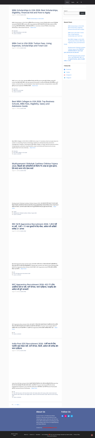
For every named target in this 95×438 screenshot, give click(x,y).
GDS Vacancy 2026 (44, 393)
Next (18, 404)
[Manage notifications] (92, 435)
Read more (33, 27)
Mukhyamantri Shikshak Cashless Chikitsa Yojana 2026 (25, 213)
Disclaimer (38, 434)
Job (77, 2)
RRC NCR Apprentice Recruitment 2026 (21, 273)
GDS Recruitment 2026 (27, 393)
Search (65, 11)
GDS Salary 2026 (36, 393)
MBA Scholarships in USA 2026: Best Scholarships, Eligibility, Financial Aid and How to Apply (35, 11)
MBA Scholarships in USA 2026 (19, 32)
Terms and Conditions (52, 436)
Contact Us (32, 434)
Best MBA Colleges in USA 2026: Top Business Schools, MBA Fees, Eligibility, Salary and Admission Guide (33, 103)
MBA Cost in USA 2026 (18, 90)
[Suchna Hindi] (60, 2)
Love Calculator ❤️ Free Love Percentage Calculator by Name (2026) (57, 434)
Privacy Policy (77, 434)
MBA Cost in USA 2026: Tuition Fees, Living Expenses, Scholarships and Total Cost (32, 44)
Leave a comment (17, 33)
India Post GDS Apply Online (26, 394)
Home (67, 2)
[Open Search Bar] (81, 2)
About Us (26, 434)
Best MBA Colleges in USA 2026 (20, 152)
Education (15, 30)
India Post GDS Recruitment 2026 (40, 394)
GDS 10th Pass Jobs (17, 393)
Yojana (72, 2)
